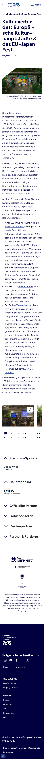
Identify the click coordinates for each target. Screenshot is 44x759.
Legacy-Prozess (10, 687)
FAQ (5, 717)
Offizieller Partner (23, 506)
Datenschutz (34, 748)
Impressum (8, 752)
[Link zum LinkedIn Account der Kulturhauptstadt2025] (22, 660)
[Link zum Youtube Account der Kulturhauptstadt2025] (11, 660)
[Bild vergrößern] (18, 424)
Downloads (8, 704)
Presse (6, 700)
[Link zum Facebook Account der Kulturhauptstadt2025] (16, 660)
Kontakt (6, 667)
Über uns (7, 695)
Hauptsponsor (20, 482)
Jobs (5, 708)
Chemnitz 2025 (10, 679)
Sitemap (23, 748)
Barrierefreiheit (10, 748)
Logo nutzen (8, 713)
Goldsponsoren (21, 516)
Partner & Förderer (24, 536)
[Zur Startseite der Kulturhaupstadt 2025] (11, 5)
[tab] (5, 433)
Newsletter (20, 667)
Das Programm (9, 683)
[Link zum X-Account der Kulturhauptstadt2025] (28, 660)
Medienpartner (21, 526)
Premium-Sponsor (24, 458)
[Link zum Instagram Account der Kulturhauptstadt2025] (5, 660)
